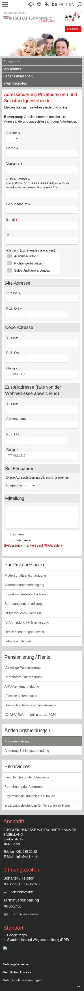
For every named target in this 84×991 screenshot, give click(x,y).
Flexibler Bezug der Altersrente (26, 777)
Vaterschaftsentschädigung (24, 585)
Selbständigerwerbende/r (32, 270)
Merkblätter (12, 69)
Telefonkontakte (22, 892)
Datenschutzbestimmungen (22, 980)
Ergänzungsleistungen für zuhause (29, 796)
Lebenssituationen (18, 76)
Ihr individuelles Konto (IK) (23, 613)
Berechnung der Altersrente (24, 787)
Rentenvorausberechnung (23, 677)
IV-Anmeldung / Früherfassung (26, 622)
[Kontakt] (40, 4)
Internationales (15, 83)
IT (66, 4)
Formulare (11, 62)
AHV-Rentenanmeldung (21, 686)
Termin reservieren (25, 914)
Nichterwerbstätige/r (28, 263)
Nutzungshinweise (16, 964)
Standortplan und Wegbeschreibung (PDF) (38, 940)
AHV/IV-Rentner (26, 256)
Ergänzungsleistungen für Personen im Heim (37, 805)
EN (71, 4)
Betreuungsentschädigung (23, 603)
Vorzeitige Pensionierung (22, 667)
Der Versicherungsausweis (24, 632)
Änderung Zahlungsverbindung (26, 750)
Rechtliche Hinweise (17, 972)
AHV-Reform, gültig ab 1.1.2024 (33, 714)
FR (60, 4)
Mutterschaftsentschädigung (25, 575)
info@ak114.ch (27, 857)
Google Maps (17, 935)
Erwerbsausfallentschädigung (25, 594)
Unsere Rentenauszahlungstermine (30, 705)
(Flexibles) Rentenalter (20, 696)
